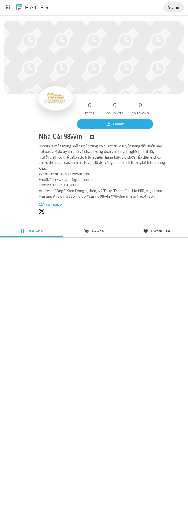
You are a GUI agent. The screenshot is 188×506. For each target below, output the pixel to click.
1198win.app (50, 204)
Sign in (173, 7)
